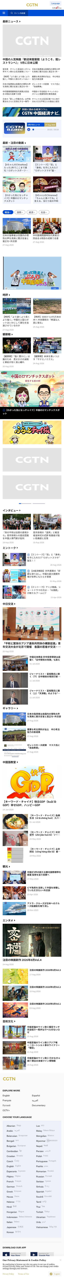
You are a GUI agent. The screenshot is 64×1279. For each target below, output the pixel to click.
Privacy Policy (8, 1274)
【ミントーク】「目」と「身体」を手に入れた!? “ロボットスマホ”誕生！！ (46, 167)
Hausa (13, 1196)
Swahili (44, 1196)
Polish (42, 1155)
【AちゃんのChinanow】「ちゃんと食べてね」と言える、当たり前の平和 (46, 198)
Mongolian (45, 1135)
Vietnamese (46, 1226)
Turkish (43, 1211)
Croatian (15, 1155)
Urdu (41, 1221)
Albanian (14, 1125)
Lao (40, 1125)
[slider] (33, 129)
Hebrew (13, 1201)
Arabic (13, 1130)
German (14, 1186)
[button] (5, 404)
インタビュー (10, 510)
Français (7, 1100)
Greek (14, 1191)
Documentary (38, 1105)
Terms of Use (23, 1274)
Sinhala (43, 1186)
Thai (40, 1206)
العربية (35, 1100)
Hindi (11, 1206)
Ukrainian (45, 1216)
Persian (43, 1150)
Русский (6, 1105)
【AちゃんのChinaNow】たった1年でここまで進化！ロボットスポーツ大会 (16, 167)
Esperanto (16, 1171)
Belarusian (17, 1135)
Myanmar (46, 1140)
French (14, 1181)
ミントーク (9, 548)
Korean (14, 1231)
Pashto (42, 1166)
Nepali (42, 1145)
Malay (45, 1130)
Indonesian (19, 1216)
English (6, 1095)
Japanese (15, 1226)
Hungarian (15, 1211)
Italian (13, 1221)
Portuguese (46, 1161)
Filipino (14, 1176)
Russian (44, 1176)
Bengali (12, 1140)
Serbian (43, 1181)
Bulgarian (16, 1145)
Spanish (43, 1191)
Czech (13, 1161)
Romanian (45, 1171)
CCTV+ (6, 1110)
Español (36, 1095)
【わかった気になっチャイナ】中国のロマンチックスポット (16, 198)
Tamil (41, 1201)
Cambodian (14, 1150)
